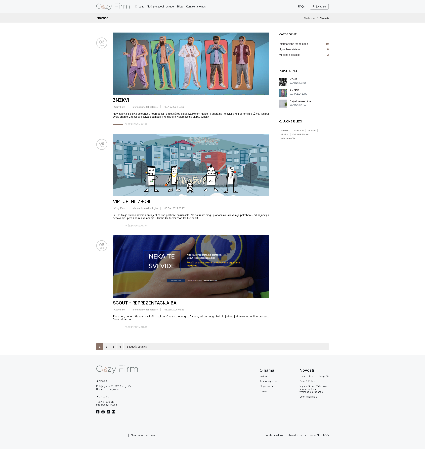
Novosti (324, 18)
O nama (139, 6)
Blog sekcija (266, 386)
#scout (312, 130)
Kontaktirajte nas (196, 6)
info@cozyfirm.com (106, 404)
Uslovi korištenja (297, 435)
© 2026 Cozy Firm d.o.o (111, 435)
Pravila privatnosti (274, 435)
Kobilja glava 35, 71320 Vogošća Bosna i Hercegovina (113, 387)
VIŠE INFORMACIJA (136, 124)
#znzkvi (285, 130)
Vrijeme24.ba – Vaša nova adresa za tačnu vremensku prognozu (313, 389)
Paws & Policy (307, 381)
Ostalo (263, 391)
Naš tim (263, 376)
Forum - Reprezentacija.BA (314, 376)
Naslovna (309, 18)
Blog (180, 6)
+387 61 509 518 (105, 401)
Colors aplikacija (308, 396)
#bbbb (284, 134)
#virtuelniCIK (288, 138)
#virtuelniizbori (300, 134)
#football (299, 130)
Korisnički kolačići (319, 435)
